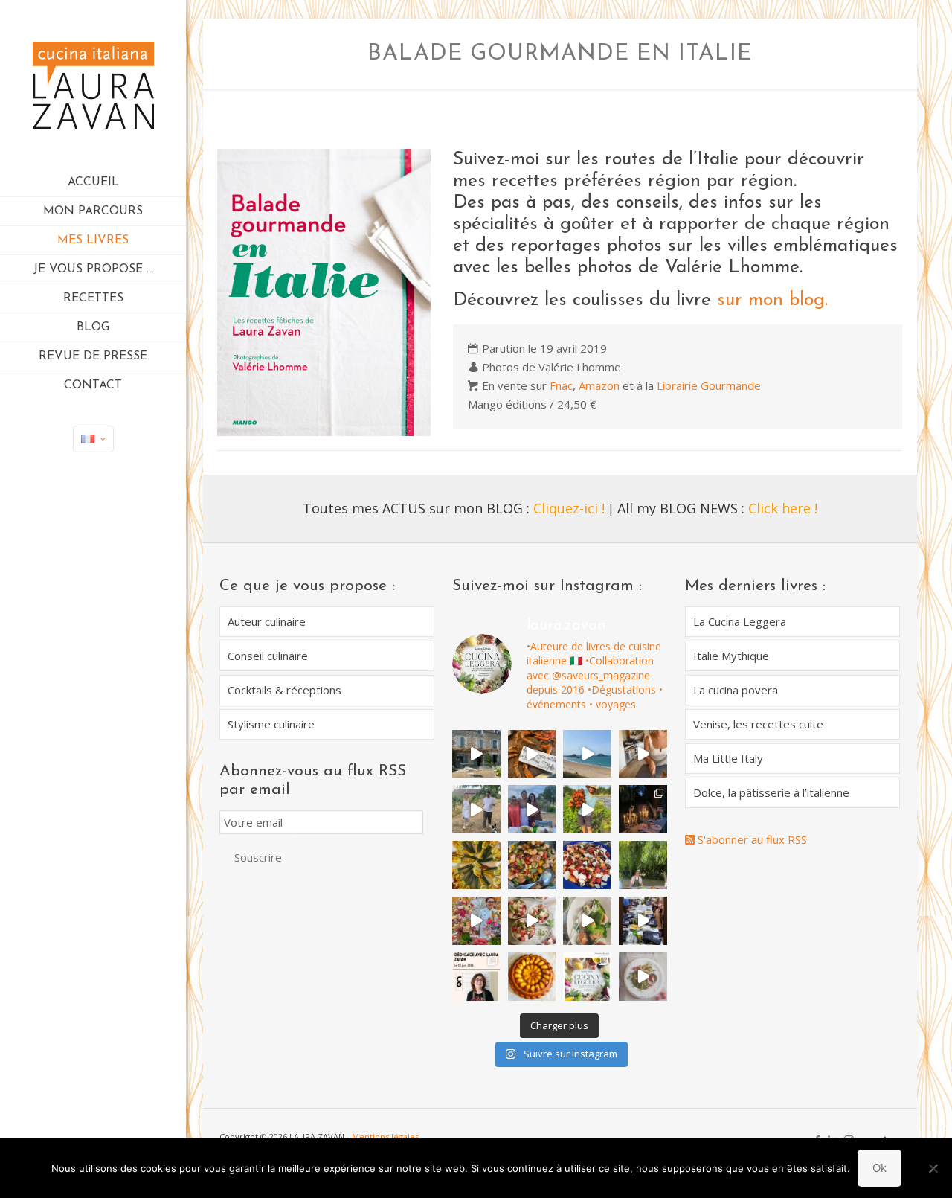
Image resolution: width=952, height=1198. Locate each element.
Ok (879, 1168)
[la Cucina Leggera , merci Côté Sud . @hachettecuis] (643, 976)
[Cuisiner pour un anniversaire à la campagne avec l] (643, 865)
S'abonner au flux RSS (751, 839)
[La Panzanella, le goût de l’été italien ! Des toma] (532, 865)
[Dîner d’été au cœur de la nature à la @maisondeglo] (476, 809)
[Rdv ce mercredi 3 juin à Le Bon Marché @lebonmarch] (476, 976)
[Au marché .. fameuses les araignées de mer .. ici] (532, 754)
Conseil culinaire (268, 655)
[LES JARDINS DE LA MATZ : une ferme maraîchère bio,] (476, 754)
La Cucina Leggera (739, 621)
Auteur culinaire (267, 621)
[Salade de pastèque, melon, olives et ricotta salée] (532, 921)
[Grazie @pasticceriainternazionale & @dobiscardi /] (587, 976)
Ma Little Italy (728, 758)
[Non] (933, 1168)
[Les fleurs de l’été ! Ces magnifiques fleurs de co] (476, 865)
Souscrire (258, 857)
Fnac (561, 385)
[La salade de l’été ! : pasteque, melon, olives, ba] (587, 865)
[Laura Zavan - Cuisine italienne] (93, 84)
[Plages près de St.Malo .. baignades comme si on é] (587, 754)
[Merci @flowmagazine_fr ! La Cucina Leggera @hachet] (587, 921)
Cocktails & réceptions (284, 689)
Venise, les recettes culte (758, 724)
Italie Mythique (731, 655)
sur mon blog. (772, 300)
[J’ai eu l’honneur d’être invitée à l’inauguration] (532, 809)
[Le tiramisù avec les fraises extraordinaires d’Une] (643, 809)
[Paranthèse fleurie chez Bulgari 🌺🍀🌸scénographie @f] (476, 921)
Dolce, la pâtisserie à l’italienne (771, 792)
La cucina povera (735, 689)
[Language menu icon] (93, 439)
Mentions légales (385, 1136)
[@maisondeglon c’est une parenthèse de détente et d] (643, 754)
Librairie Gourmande (709, 385)
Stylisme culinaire (271, 724)
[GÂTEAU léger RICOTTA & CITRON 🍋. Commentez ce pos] (532, 976)
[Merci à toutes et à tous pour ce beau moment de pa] (643, 921)
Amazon (599, 385)
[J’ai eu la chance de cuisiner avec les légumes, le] (587, 809)
